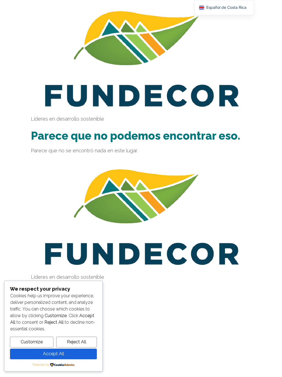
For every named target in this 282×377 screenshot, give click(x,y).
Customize (32, 341)
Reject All (76, 341)
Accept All (53, 353)
